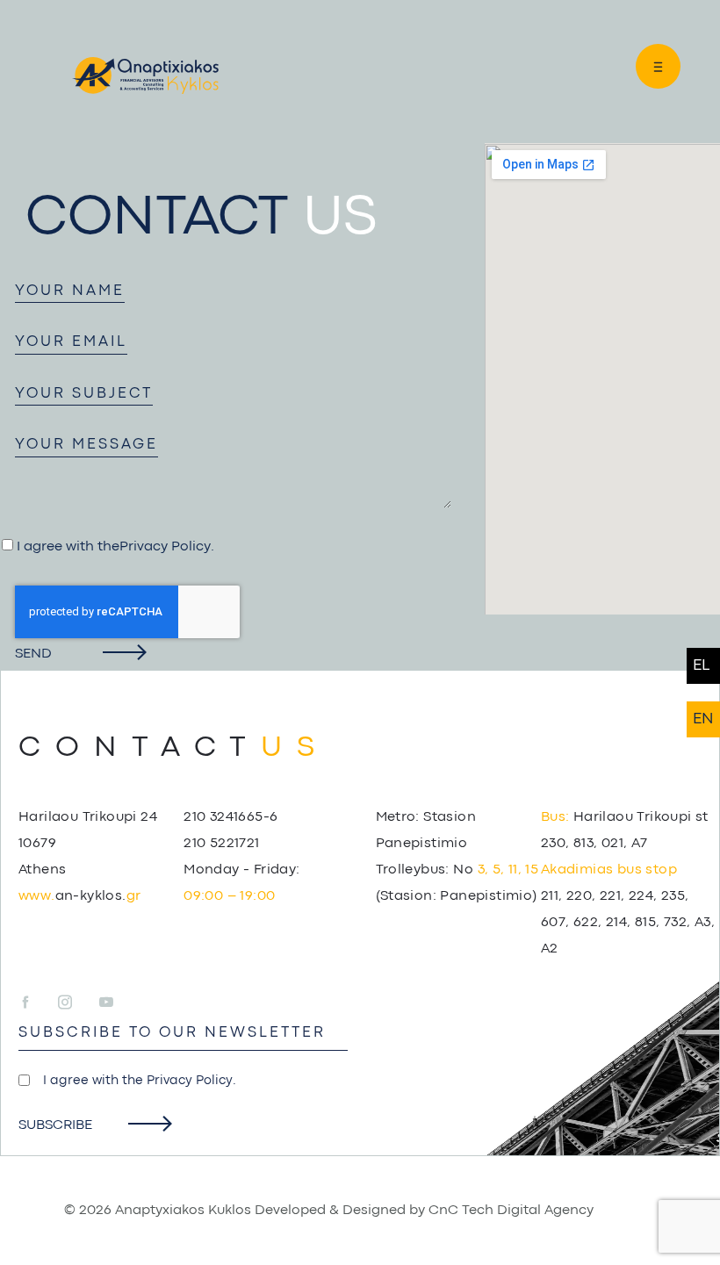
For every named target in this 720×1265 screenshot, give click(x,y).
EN (703, 719)
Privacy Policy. (191, 1081)
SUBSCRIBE (55, 1125)
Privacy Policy (165, 547)
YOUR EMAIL (71, 342)
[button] (649, 66)
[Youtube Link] (106, 1003)
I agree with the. (113, 547)
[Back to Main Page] (145, 75)
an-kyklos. (79, 896)
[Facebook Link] (36, 1003)
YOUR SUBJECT (84, 393)
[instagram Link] (77, 1003)
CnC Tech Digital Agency (511, 1210)
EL (701, 665)
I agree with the (139, 1081)
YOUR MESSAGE (86, 444)
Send (33, 654)
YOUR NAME (70, 291)
